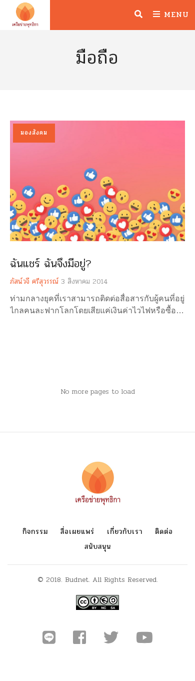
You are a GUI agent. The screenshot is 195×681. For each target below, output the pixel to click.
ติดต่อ (164, 531)
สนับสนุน (97, 546)
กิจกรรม (35, 531)
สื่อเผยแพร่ (77, 531)
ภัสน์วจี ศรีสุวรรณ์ (34, 281)
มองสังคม (34, 132)
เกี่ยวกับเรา (124, 531)
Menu (174, 14)
